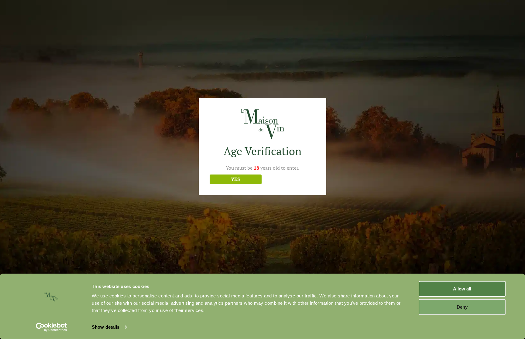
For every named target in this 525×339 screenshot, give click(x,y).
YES (235, 179)
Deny (462, 306)
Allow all (462, 288)
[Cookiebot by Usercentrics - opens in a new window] (51, 327)
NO (289, 179)
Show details (105, 327)
